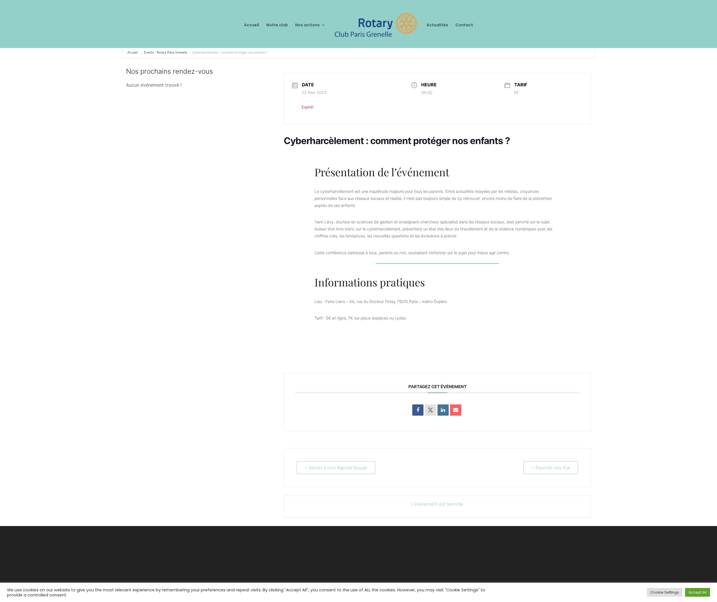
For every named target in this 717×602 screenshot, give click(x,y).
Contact (464, 25)
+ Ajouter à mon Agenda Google (336, 467)
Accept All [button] (697, 592)
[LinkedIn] (443, 410)
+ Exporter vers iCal (551, 467)
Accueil (251, 25)
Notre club (277, 25)
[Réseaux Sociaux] (430, 410)
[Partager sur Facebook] (417, 410)
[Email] (455, 410)
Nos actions (307, 25)
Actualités (437, 25)
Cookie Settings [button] (664, 592)
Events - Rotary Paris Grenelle (165, 52)
